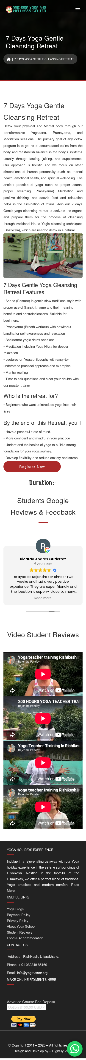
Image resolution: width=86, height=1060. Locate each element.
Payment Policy (19, 914)
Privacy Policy (17, 920)
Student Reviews (19, 932)
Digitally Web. (62, 1050)
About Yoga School (21, 926)
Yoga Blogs (15, 908)
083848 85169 (36, 964)
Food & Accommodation (25, 937)
